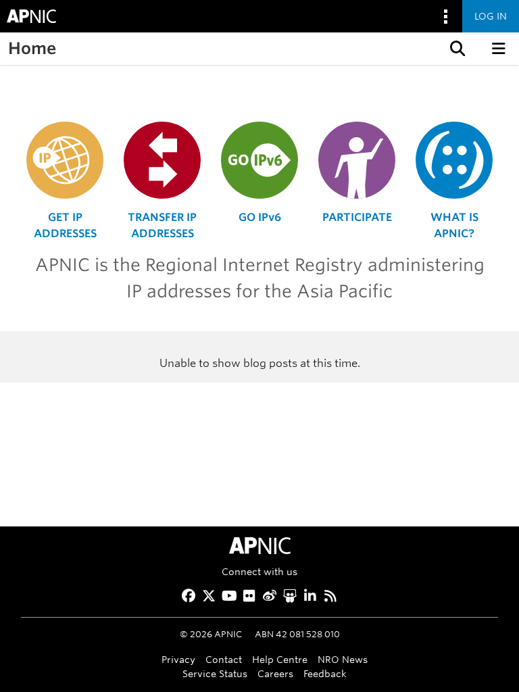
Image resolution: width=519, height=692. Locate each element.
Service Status (214, 673)
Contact (223, 659)
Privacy (178, 659)
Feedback (325, 673)
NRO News (343, 659)
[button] (456, 48)
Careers (275, 673)
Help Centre (279, 659)
